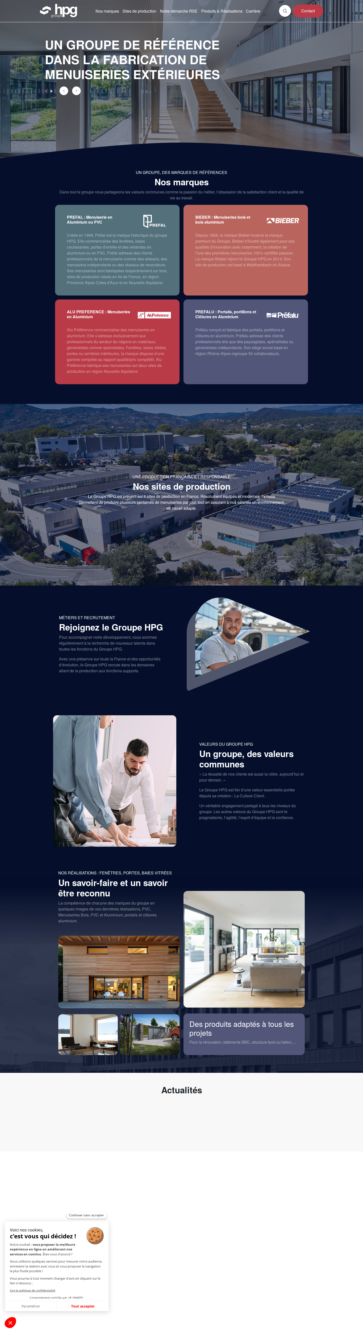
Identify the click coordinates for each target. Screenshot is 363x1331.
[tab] (46, 91)
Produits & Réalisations (221, 11)
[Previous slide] (64, 90)
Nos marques (107, 11)
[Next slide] (76, 90)
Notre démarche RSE (179, 11)
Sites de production (139, 11)
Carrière (253, 11)
